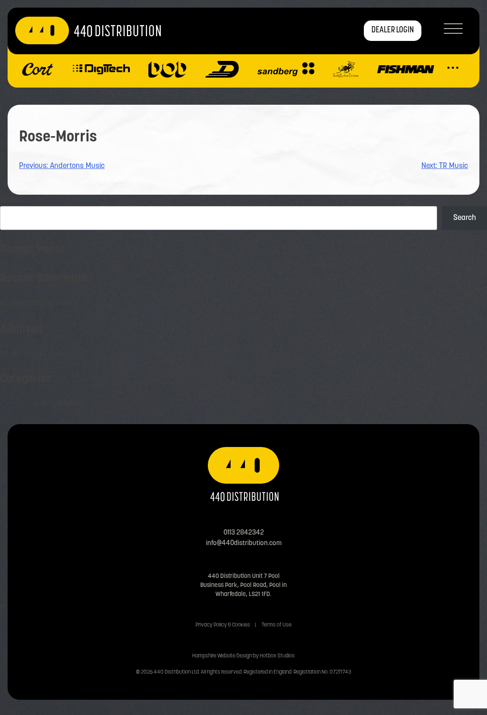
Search (11, 200)
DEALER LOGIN (392, 30)
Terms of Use (277, 625)
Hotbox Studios (277, 656)
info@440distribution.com (244, 543)
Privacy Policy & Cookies (222, 625)
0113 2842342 (244, 532)
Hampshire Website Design (222, 656)
